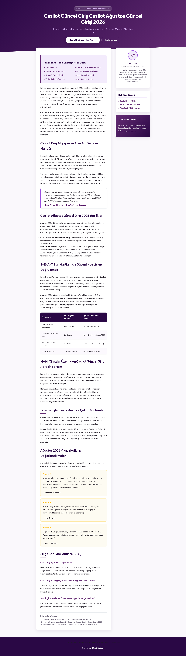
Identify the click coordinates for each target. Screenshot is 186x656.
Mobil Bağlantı (98, 648)
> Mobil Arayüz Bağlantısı (129, 104)
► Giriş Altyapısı (50, 67)
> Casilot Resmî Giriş (127, 101)
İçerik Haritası (111, 40)
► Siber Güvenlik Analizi (84, 75)
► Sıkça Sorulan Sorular (84, 79)
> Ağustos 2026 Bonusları (129, 108)
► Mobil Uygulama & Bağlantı (86, 71)
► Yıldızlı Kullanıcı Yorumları (55, 79)
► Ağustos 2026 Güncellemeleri (87, 67)
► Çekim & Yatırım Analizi (54, 75)
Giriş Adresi (86, 648)
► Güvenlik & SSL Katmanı (54, 71)
